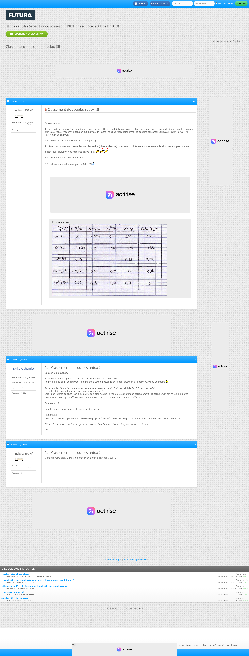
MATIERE (70, 26)
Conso (178, 645)
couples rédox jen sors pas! (14, 598)
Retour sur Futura (160, 3)
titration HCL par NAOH (135, 559)
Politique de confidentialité (212, 645)
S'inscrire (140, 3)
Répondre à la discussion (27, 34)
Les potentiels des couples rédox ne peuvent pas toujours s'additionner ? (37, 580)
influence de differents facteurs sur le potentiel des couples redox (34, 586)
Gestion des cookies (190, 645)
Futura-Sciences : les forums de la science (42, 26)
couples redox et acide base (15, 574)
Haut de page (231, 645)
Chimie (81, 26)
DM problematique (112, 559)
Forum (16, 26)
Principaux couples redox (14, 592)
